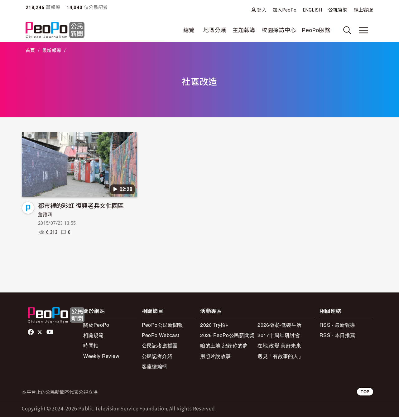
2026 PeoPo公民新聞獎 (227, 335)
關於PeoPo (96, 324)
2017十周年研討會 (278, 335)
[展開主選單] (363, 30)
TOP (365, 392)
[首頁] (55, 30)
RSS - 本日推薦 (337, 335)
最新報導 (51, 50)
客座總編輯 (154, 366)
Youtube (50, 332)
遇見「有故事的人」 (280, 356)
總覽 (189, 30)
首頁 (30, 50)
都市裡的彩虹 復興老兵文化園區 (81, 205)
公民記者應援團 (160, 345)
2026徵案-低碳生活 (279, 324)
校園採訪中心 (279, 30)
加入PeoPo (285, 10)
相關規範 (93, 335)
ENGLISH (312, 10)
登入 (262, 9)
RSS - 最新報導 (337, 324)
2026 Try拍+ (214, 324)
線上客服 (363, 10)
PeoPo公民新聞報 (162, 324)
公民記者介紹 (157, 356)
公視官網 (337, 10)
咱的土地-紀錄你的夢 (224, 345)
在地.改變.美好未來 (279, 345)
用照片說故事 (215, 356)
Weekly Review (101, 356)
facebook (31, 332)
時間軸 (91, 345)
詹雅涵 (45, 215)
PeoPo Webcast (160, 335)
